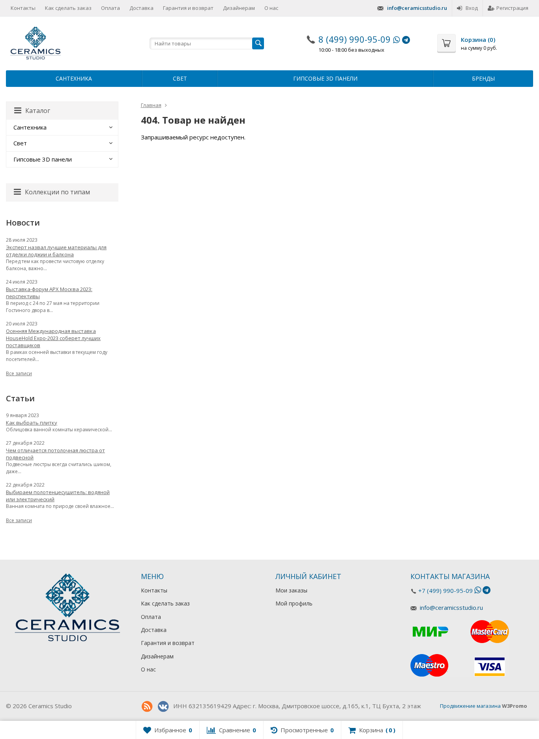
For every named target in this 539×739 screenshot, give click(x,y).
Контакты (23, 7)
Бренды (483, 78)
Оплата (110, 7)
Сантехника (74, 78)
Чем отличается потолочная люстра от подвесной (55, 454)
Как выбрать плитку (31, 422)
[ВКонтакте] (163, 706)
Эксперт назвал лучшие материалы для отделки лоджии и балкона (56, 251)
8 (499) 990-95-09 (354, 39)
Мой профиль (294, 603)
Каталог (37, 110)
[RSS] (147, 706)
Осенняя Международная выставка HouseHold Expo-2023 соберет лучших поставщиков (53, 338)
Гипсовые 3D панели (325, 78)
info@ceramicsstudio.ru (417, 7)
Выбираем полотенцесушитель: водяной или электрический (58, 496)
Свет (180, 78)
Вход (472, 7)
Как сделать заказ (68, 7)
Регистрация (512, 7)
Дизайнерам (239, 7)
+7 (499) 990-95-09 (445, 590)
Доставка (141, 7)
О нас (271, 7)
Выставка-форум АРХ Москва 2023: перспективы (49, 293)
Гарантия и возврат (188, 7)
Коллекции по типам (57, 192)
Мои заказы (291, 590)
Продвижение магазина (470, 705)
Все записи (19, 373)
